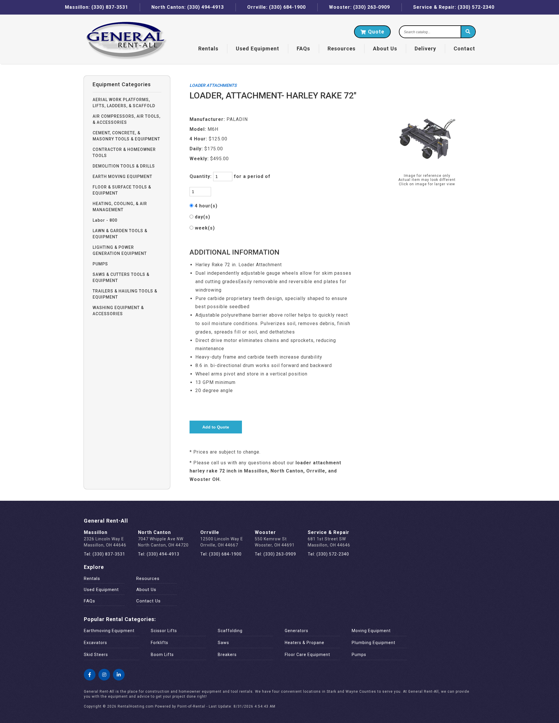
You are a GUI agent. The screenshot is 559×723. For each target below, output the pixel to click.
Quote (375, 32)
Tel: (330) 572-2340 (328, 554)
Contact (464, 48)
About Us (385, 48)
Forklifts (159, 642)
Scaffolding (230, 630)
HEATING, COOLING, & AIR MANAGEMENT (120, 206)
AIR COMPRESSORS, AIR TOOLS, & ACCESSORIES (126, 119)
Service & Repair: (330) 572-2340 (453, 7)
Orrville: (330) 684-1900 (276, 7)
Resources (341, 48)
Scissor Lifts (164, 630)
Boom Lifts (162, 654)
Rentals (208, 48)
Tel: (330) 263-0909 (275, 554)
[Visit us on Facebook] (89, 674)
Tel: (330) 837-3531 (104, 554)
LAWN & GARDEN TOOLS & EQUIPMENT (120, 233)
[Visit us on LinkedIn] (119, 674)
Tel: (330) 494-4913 (158, 554)
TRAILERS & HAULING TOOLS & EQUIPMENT (125, 294)
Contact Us (148, 601)
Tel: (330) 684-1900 (221, 554)
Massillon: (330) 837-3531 (96, 7)
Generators (296, 630)
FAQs (303, 48)
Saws (223, 642)
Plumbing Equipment (373, 642)
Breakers (227, 654)
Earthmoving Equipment (109, 630)
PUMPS (100, 264)
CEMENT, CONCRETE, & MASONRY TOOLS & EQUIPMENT (126, 136)
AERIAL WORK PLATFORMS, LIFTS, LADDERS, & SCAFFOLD (124, 102)
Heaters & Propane (304, 642)
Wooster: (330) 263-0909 (359, 7)
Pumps (359, 654)
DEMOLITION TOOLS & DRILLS (124, 166)
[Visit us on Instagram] (104, 674)
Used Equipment (101, 589)
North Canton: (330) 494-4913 (187, 7)
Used (257, 48)
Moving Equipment (371, 630)
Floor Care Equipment (307, 654)
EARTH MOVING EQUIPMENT (122, 176)
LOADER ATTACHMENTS (213, 85)
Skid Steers (96, 654)
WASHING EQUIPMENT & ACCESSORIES (118, 310)
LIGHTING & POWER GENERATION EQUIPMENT (120, 250)
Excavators (95, 642)
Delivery (425, 48)
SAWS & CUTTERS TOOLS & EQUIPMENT (121, 277)
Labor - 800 (105, 220)
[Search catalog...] (468, 32)
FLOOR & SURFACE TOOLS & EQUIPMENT (122, 190)
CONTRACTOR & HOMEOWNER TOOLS (124, 152)
